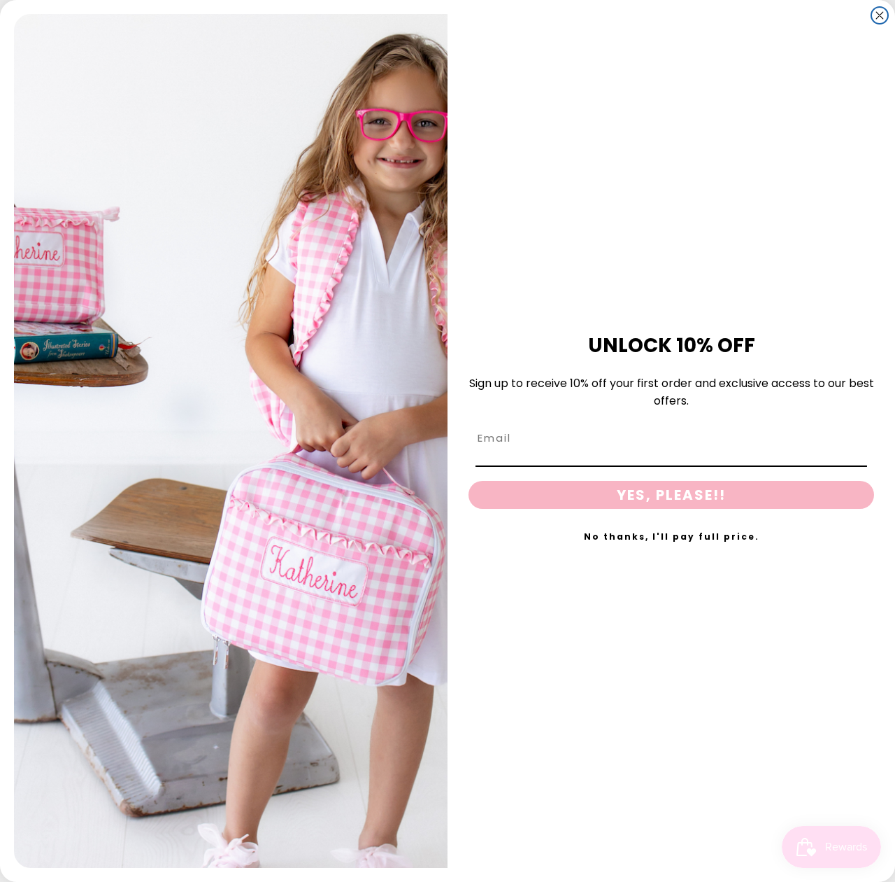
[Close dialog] (879, 15)
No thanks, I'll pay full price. (671, 536)
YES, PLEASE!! (671, 495)
